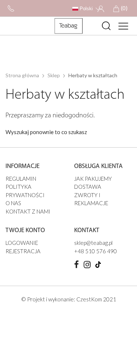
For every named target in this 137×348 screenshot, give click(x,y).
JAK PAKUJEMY (93, 178)
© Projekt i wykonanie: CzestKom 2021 (68, 299)
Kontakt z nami (27, 211)
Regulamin (20, 178)
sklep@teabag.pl (93, 242)
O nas (13, 203)
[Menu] (123, 26)
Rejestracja (23, 251)
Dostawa (87, 186)
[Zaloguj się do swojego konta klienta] (100, 8)
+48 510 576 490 (95, 251)
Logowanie (21, 242)
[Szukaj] (106, 26)
